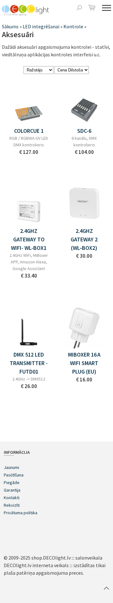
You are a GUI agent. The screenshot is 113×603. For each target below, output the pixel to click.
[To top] (106, 588)
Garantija (12, 490)
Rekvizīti (12, 505)
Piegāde (11, 482)
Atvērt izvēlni (106, 8)
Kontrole (73, 26)
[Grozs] (92, 7)
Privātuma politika (20, 513)
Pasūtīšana (14, 475)
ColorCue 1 (29, 130)
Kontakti (11, 497)
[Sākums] (25, 10)
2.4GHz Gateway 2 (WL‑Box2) (84, 239)
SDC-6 (84, 130)
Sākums (10, 26)
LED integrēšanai (41, 26)
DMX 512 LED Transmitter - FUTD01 (29, 363)
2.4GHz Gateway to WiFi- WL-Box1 (28, 239)
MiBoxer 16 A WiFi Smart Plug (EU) (84, 363)
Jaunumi (11, 467)
